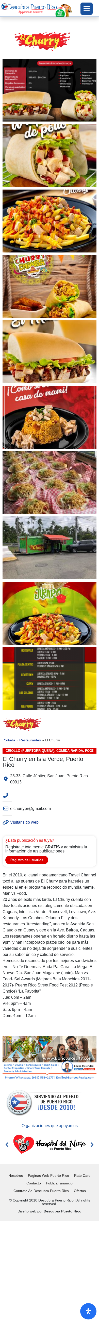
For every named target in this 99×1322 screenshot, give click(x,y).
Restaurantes (30, 740)
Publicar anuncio (59, 1183)
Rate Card (82, 1175)
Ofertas (80, 1191)
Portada (9, 740)
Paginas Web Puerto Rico (48, 1175)
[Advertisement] (49, 1270)
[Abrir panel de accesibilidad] (88, 1311)
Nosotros (15, 1175)
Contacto (33, 1183)
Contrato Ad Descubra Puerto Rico (41, 1191)
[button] (7, 1144)
